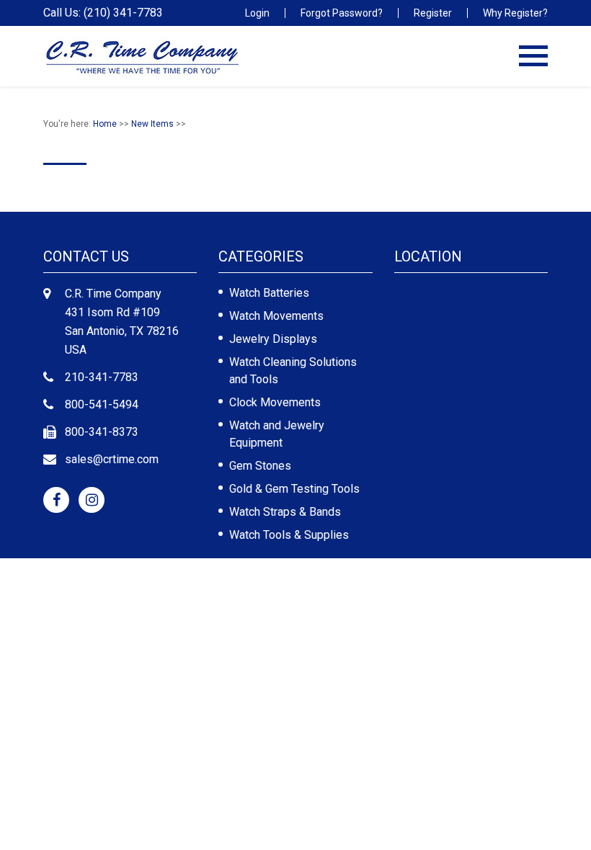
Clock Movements (275, 402)
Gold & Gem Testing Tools (294, 489)
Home (105, 124)
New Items (152, 124)
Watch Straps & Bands (285, 512)
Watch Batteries (269, 293)
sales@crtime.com (112, 459)
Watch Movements (276, 316)
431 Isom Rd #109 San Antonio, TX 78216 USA (122, 331)
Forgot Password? (342, 13)
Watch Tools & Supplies (289, 535)
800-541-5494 (101, 404)
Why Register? (515, 13)
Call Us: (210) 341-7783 (103, 13)
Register (433, 13)
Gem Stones (260, 466)
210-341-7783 (101, 377)
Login (257, 13)
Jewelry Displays (273, 339)
